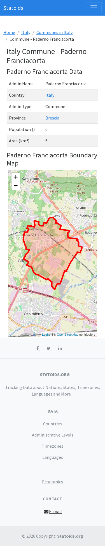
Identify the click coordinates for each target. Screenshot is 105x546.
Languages (52, 457)
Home (9, 32)
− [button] (16, 185)
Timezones (52, 446)
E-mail (55, 511)
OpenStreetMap (67, 334)
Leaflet (46, 334)
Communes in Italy (54, 32)
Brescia (52, 118)
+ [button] (16, 177)
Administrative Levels (52, 435)
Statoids (13, 7)
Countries (52, 423)
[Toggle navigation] (94, 7)
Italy (25, 32)
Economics (52, 481)
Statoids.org (70, 536)
